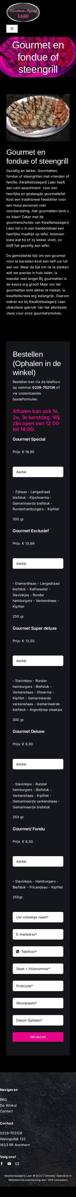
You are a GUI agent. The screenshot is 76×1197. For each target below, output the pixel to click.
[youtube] (9, 1163)
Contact (6, 1111)
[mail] (17, 1163)
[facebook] (1, 1163)
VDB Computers (58, 1179)
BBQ (3, 1099)
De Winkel (8, 1105)
